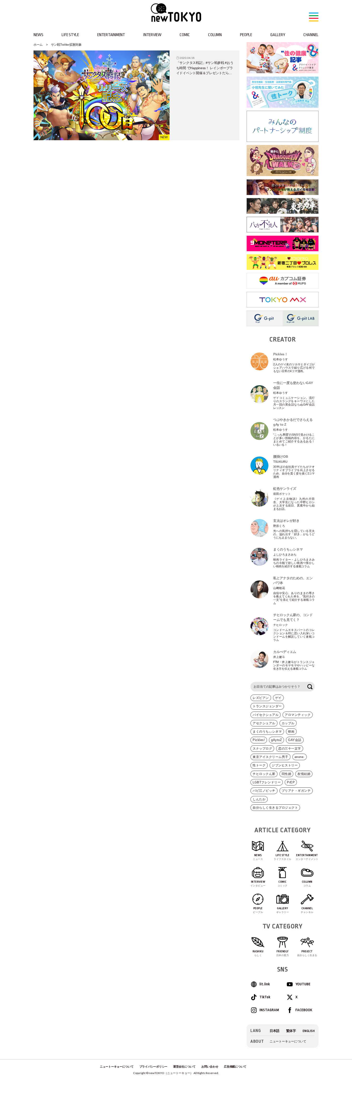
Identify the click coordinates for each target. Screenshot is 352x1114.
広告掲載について (235, 1066)
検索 (310, 686)
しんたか (259, 799)
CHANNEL (310, 35)
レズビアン (261, 698)
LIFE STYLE (70, 35)
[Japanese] (274, 1031)
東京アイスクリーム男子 (270, 757)
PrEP (291, 782)
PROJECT (307, 953)
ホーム (38, 44)
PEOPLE (246, 35)
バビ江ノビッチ (264, 790)
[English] (309, 1031)
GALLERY (277, 35)
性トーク (259, 765)
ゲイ (278, 698)
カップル (288, 723)
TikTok (265, 997)
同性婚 (286, 774)
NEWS (38, 35)
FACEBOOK (303, 1010)
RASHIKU (258, 953)
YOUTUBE (303, 984)
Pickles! (259, 740)
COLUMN (214, 35)
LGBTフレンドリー (267, 782)
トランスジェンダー (267, 706)
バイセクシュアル (265, 715)
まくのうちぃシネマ (267, 731)
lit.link (265, 984)
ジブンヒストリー (285, 765)
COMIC (185, 35)
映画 (291, 731)
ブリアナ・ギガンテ (296, 790)
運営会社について (184, 1066)
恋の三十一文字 (289, 748)
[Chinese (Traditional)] (291, 1031)
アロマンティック (298, 715)
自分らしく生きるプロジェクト (275, 807)
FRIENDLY (282, 953)
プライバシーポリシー (153, 1066)
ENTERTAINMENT (111, 35)
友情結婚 (303, 774)
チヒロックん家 (264, 774)
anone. (300, 757)
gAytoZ (276, 740)
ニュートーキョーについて (288, 1041)
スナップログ (262, 748)
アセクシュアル (264, 723)
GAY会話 (294, 740)
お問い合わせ (209, 1066)
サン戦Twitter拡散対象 (66, 44)
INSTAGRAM (269, 1010)
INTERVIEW (152, 35)
